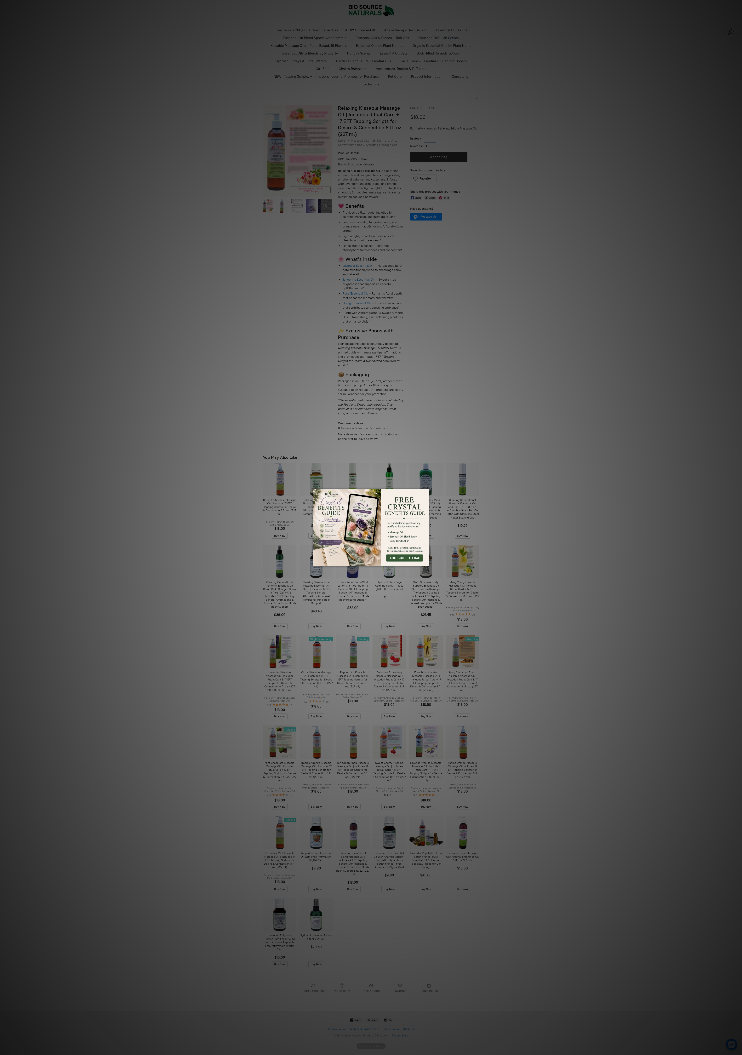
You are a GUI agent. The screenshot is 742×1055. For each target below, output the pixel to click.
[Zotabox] (426, 562)
